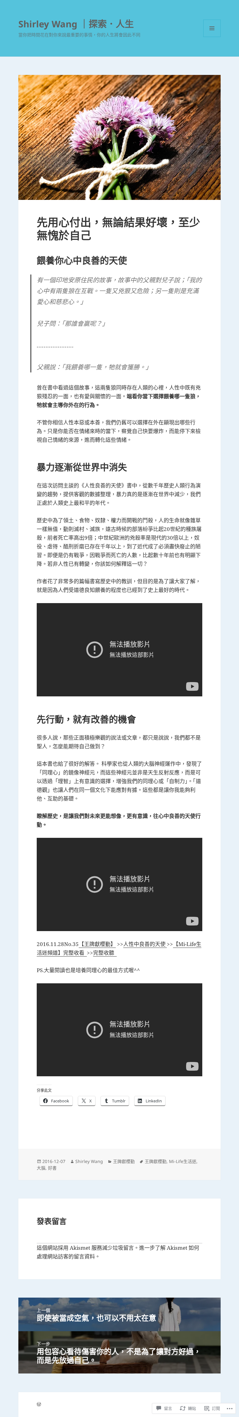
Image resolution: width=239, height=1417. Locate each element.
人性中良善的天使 (145, 944)
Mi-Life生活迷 (182, 1161)
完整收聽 (105, 952)
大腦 (41, 1168)
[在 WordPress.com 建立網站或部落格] (39, 1404)
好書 (52, 1168)
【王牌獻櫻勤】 (97, 944)
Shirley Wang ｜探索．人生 (76, 24)
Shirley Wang (89, 1161)
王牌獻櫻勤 (124, 1161)
